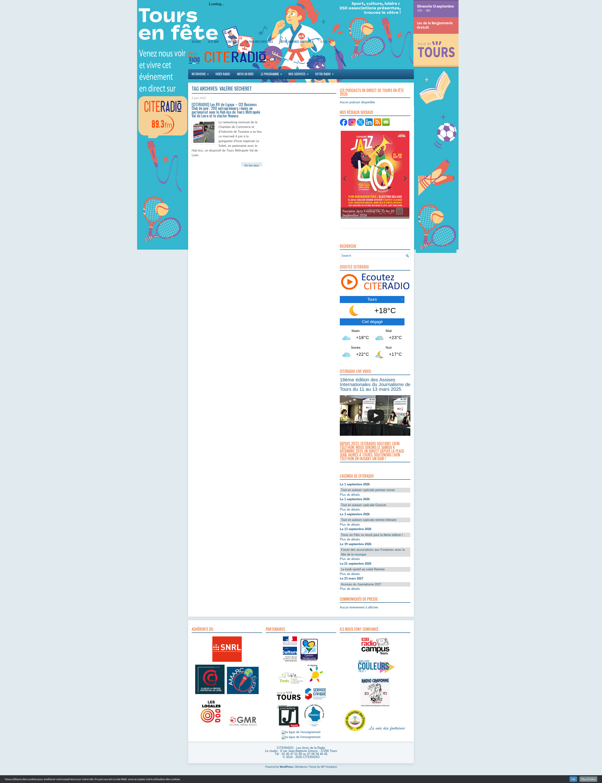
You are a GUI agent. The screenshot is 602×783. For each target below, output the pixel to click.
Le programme (271, 73)
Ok (573, 779)
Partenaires (275, 629)
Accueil (196, 42)
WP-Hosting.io (329, 766)
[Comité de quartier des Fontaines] (355, 731)
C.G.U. (325, 41)
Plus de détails (350, 494)
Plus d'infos (588, 779)
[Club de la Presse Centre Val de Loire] (210, 694)
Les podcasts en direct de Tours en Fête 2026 (372, 92)
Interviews (200, 73)
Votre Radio (324, 73)
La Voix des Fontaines (259, 42)
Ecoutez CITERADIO (354, 267)
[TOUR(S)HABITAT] (290, 684)
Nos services (299, 73)
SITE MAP (213, 42)
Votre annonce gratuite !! (296, 42)
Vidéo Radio (222, 74)
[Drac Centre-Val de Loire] (290, 662)
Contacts (232, 42)
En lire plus (252, 165)
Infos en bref (245, 74)
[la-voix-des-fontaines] (387, 731)
